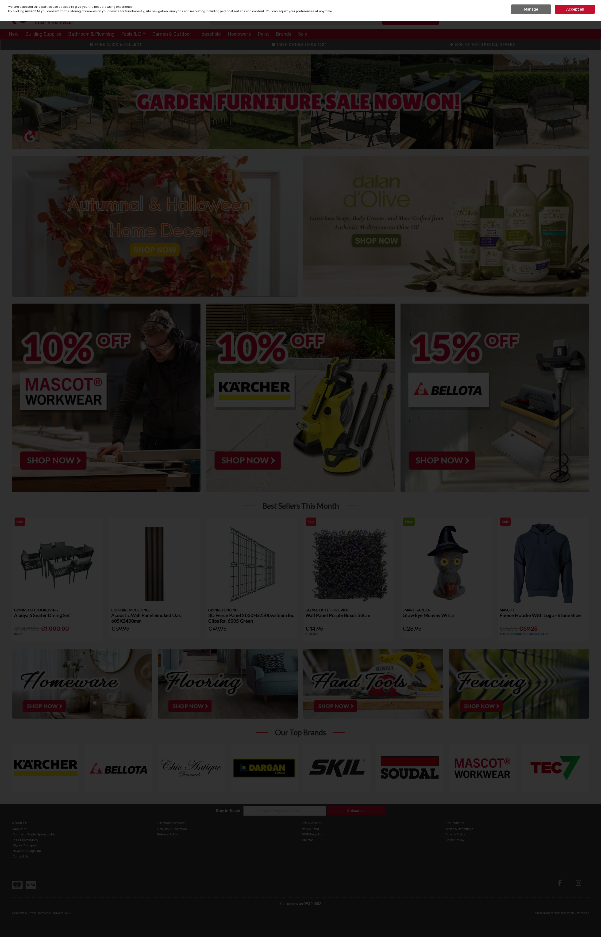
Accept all (575, 9)
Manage (531, 9)
